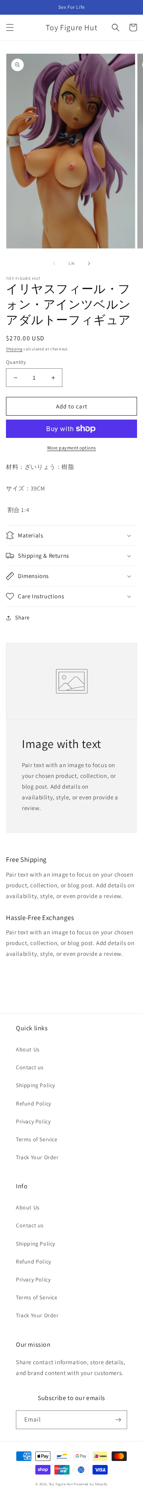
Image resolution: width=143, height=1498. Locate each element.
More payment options (71, 448)
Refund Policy (33, 1103)
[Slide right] (89, 263)
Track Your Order (37, 1157)
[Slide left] (54, 263)
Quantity (16, 362)
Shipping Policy (35, 1085)
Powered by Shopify (91, 1484)
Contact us (30, 1067)
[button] (10, 27)
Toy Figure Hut (61, 1484)
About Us (28, 1049)
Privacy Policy (33, 1121)
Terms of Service (37, 1139)
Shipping (14, 349)
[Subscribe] (118, 1419)
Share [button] (22, 617)
